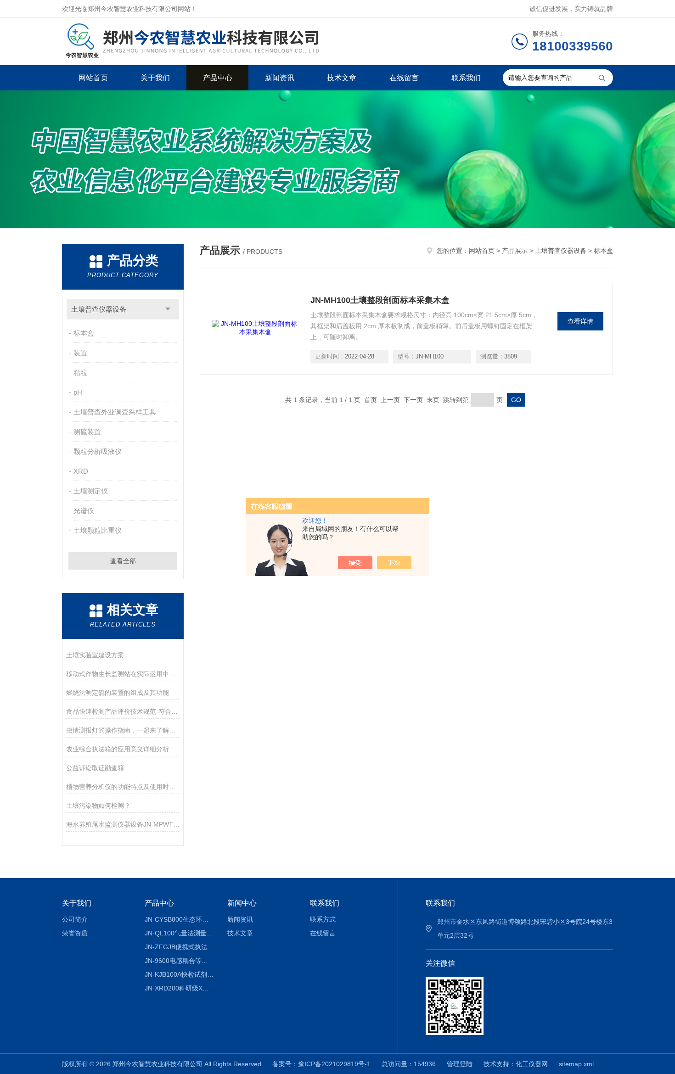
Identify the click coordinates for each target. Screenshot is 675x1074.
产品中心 (217, 78)
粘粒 (80, 372)
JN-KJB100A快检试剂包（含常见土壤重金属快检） (179, 974)
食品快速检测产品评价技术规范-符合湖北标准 (123, 711)
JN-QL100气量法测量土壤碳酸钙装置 (179, 933)
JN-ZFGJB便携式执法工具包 (179, 947)
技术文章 (341, 78)
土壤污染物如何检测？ (98, 805)
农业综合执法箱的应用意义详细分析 (117, 749)
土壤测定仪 (90, 491)
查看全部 (123, 561)
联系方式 (323, 919)
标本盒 (83, 333)
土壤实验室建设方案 (95, 655)
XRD (80, 471)
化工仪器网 (532, 1064)
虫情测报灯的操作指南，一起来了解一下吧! (123, 730)
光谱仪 (83, 511)
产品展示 (515, 250)
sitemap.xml (576, 1064)
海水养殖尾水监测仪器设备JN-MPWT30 (123, 824)
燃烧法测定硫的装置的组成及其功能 (117, 692)
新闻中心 (242, 903)
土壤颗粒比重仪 (97, 530)
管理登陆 (459, 1064)
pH (77, 392)
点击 (168, 309)
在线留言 (404, 78)
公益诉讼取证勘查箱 (95, 768)
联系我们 (466, 78)
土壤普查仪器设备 (98, 309)
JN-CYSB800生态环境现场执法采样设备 (179, 919)
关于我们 (155, 78)
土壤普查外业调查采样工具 (114, 412)
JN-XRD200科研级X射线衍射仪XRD (179, 988)
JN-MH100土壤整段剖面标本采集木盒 (380, 300)
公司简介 (75, 919)
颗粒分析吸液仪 (97, 451)
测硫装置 (87, 432)
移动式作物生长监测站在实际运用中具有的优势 (123, 673)
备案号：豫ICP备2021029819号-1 (321, 1064)
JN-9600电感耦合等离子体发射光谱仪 (179, 960)
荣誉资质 (75, 933)
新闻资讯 (279, 78)
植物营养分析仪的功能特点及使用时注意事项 (123, 786)
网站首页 (93, 78)
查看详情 (580, 321)
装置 (80, 353)
